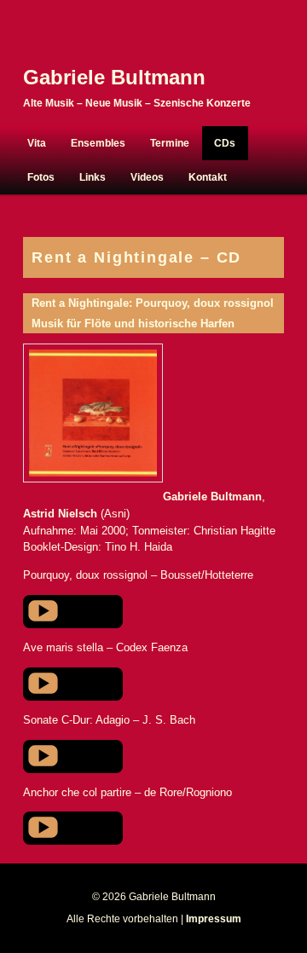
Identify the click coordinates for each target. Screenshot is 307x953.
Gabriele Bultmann (114, 77)
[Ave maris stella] (143, 683)
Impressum (213, 919)
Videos (147, 177)
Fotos (41, 177)
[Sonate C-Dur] (143, 755)
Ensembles (98, 143)
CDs (224, 143)
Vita (36, 143)
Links (92, 177)
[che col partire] (143, 827)
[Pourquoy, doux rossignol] (143, 610)
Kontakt (207, 177)
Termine (169, 143)
